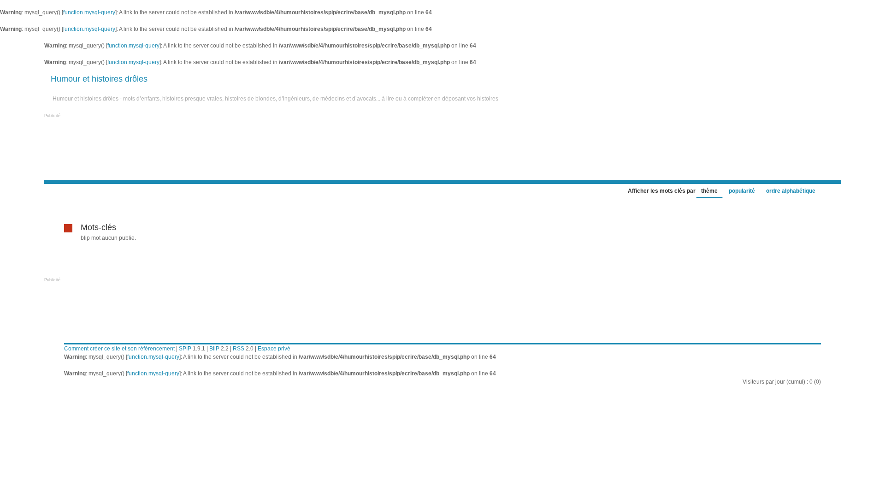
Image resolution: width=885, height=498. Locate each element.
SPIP (185, 348)
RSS (238, 348)
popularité (742, 191)
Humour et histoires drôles (99, 78)
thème (709, 191)
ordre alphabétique (790, 191)
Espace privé (274, 348)
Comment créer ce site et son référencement (119, 348)
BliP (214, 348)
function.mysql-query (89, 12)
